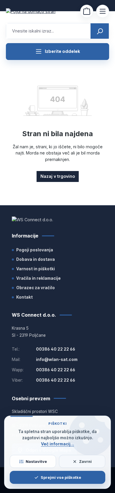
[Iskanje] (100, 31)
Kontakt (24, 297)
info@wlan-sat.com (57, 359)
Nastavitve (36, 461)
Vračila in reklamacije (38, 278)
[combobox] (48, 31)
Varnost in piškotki (35, 268)
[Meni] (102, 11)
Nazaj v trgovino (57, 176)
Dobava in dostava (35, 259)
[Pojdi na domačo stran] (35, 11)
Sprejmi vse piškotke (61, 477)
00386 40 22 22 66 (55, 349)
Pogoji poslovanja (34, 250)
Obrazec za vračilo (35, 287)
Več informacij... (57, 444)
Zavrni (85, 461)
